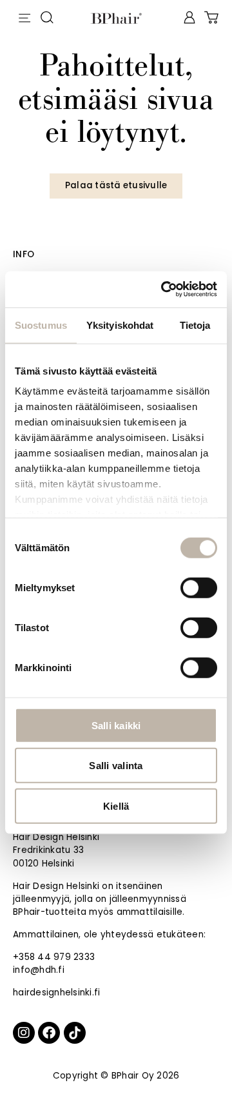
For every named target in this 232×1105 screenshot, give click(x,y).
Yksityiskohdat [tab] (119, 324)
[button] (24, 16)
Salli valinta (115, 765)
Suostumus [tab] (41, 324)
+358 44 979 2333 (54, 957)
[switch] (198, 587)
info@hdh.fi (38, 970)
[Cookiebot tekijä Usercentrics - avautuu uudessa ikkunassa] (163, 289)
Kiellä (116, 805)
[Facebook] (49, 1033)
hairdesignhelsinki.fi (56, 992)
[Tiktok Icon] (75, 1033)
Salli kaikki (116, 724)
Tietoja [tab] (195, 324)
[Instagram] (24, 1033)
